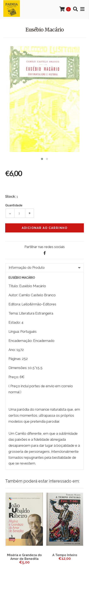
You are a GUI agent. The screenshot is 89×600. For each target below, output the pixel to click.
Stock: (10, 196)
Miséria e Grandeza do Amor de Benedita (24, 557)
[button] (42, 158)
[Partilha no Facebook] (44, 253)
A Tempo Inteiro (64, 555)
